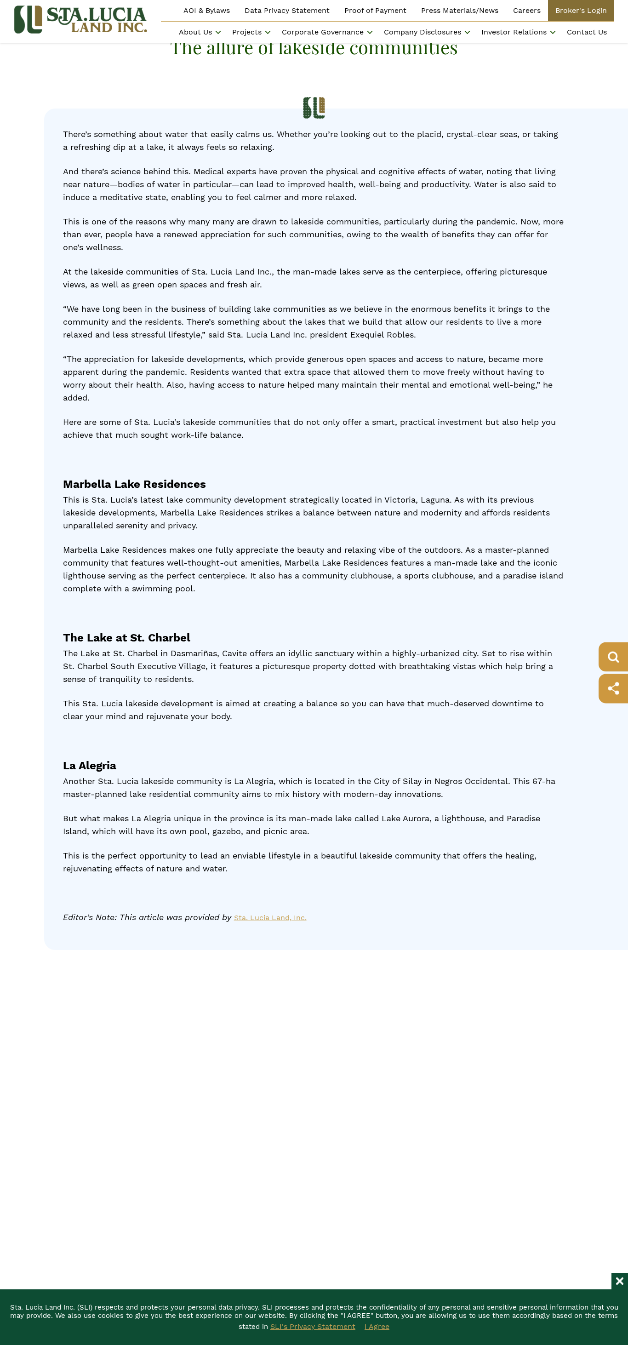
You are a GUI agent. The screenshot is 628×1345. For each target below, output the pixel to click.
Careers (527, 10)
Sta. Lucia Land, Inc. (270, 917)
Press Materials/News (459, 10)
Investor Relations (514, 32)
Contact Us (587, 32)
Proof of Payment (375, 10)
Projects (247, 32)
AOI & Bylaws (206, 10)
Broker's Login (581, 10)
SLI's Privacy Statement (312, 1326)
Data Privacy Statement (287, 10)
